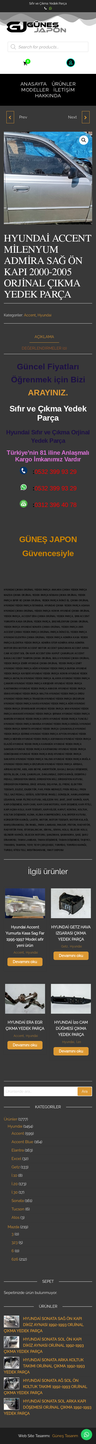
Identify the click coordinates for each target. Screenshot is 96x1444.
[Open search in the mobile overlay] (48, 47)
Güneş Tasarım (65, 1436)
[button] (83, 140)
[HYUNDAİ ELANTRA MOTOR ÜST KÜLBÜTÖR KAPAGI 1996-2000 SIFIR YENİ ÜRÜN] (10, 117)
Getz (64, 946)
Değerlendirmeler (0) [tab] (44, 348)
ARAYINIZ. (48, 392)
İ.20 (78, 1042)
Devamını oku (25, 961)
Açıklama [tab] (44, 337)
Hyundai (44, 315)
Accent (30, 315)
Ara (85, 1091)
